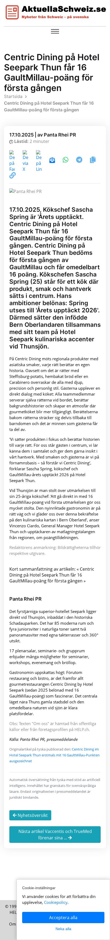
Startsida (13, 96)
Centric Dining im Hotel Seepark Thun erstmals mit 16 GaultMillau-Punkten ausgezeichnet (54, 755)
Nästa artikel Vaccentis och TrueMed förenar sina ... (55, 834)
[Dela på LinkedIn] (39, 161)
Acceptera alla (63, 917)
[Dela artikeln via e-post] (52, 161)
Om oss (16, 924)
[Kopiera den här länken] (12, 176)
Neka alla (63, 929)
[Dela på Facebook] (12, 161)
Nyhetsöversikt (32, 815)
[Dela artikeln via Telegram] (79, 161)
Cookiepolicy (56, 902)
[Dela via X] (26, 161)
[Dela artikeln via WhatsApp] (66, 161)
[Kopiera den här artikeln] (93, 161)
